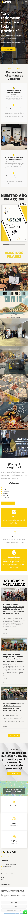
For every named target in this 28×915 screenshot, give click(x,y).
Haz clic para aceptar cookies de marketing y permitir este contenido (14, 791)
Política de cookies (7, 913)
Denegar (14, 906)
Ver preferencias (14, 910)
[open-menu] (25, 2)
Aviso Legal (22, 913)
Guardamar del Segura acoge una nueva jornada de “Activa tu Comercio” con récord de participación (13, 657)
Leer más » (5, 629)
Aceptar (14, 902)
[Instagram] (11, 856)
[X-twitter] (5, 856)
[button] (14, 735)
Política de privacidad (15, 913)
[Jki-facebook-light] (1, 856)
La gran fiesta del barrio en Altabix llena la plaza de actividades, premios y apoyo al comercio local (13, 707)
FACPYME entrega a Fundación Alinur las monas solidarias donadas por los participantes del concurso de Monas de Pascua (13, 609)
